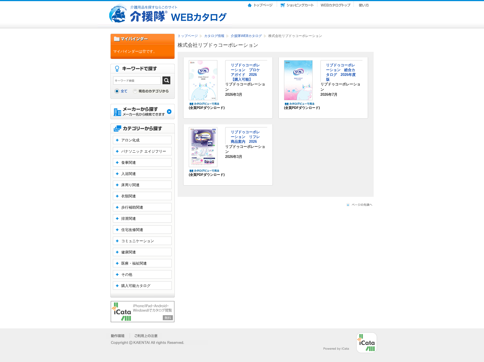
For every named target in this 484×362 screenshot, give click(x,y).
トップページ (260, 3)
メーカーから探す (142, 112)
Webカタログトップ (335, 3)
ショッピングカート (297, 3)
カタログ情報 (214, 36)
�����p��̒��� (146, 336)
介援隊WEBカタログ (247, 36)
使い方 (364, 3)
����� (118, 336)
